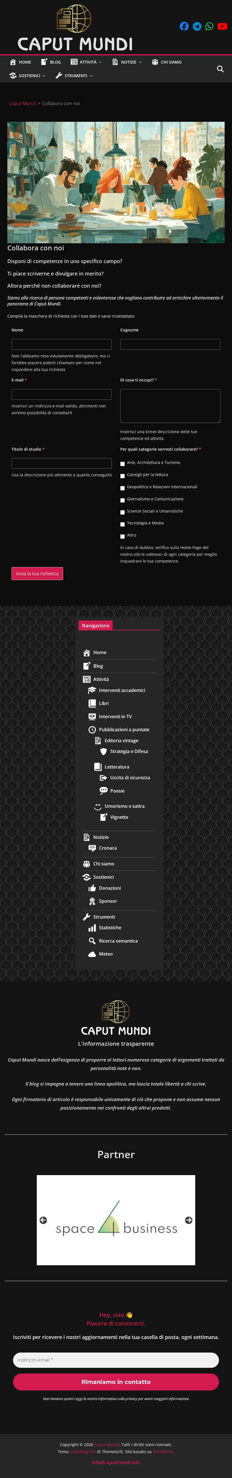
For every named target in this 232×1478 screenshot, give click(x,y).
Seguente (188, 1220)
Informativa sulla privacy (117, 1398)
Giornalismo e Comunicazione (155, 499)
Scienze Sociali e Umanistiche (155, 511)
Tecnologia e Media (145, 523)
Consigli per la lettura (147, 474)
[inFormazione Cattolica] (116, 1220)
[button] (99, 62)
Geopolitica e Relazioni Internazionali (162, 486)
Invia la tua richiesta (37, 573)
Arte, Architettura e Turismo (153, 462)
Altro (131, 535)
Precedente (43, 1220)
